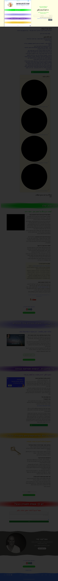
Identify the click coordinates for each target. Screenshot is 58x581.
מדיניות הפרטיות (39, 18)
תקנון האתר (45, 18)
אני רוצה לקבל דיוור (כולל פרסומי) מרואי (45, 17)
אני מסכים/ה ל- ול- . (44, 18)
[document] (29, 290)
